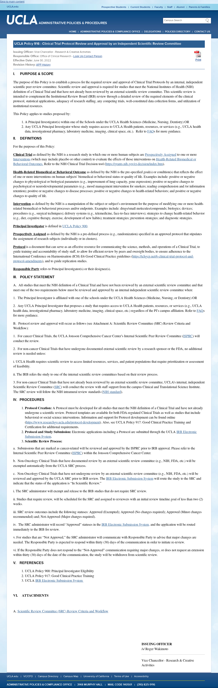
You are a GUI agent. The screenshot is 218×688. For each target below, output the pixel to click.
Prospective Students (114, 7)
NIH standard (112, 391)
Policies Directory (178, 31)
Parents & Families (199, 7)
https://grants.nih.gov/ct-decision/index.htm (134, 163)
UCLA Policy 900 (74, 226)
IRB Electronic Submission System (129, 478)
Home (72, 31)
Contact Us (202, 31)
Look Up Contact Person (87, 56)
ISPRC (188, 336)
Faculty (159, 7)
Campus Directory (48, 676)
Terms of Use (121, 676)
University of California (96, 676)
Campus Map (70, 676)
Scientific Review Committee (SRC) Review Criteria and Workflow (62, 611)
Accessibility (141, 676)
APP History (43, 64)
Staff (169, 7)
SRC (57, 386)
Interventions (21, 159)
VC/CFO (28, 676)
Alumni (180, 7)
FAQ (150, 131)
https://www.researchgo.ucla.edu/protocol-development (63, 422)
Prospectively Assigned (160, 154)
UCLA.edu (13, 7)
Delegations (152, 31)
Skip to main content (12, 1)
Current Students (140, 7)
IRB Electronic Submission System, (126, 524)
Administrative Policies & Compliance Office (110, 31)
